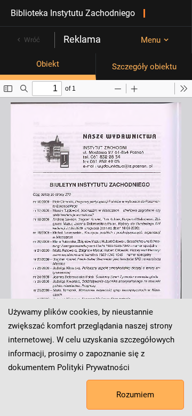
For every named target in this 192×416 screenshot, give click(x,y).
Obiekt (47, 64)
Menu (151, 40)
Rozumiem (135, 394)
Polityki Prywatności (93, 367)
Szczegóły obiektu (144, 66)
